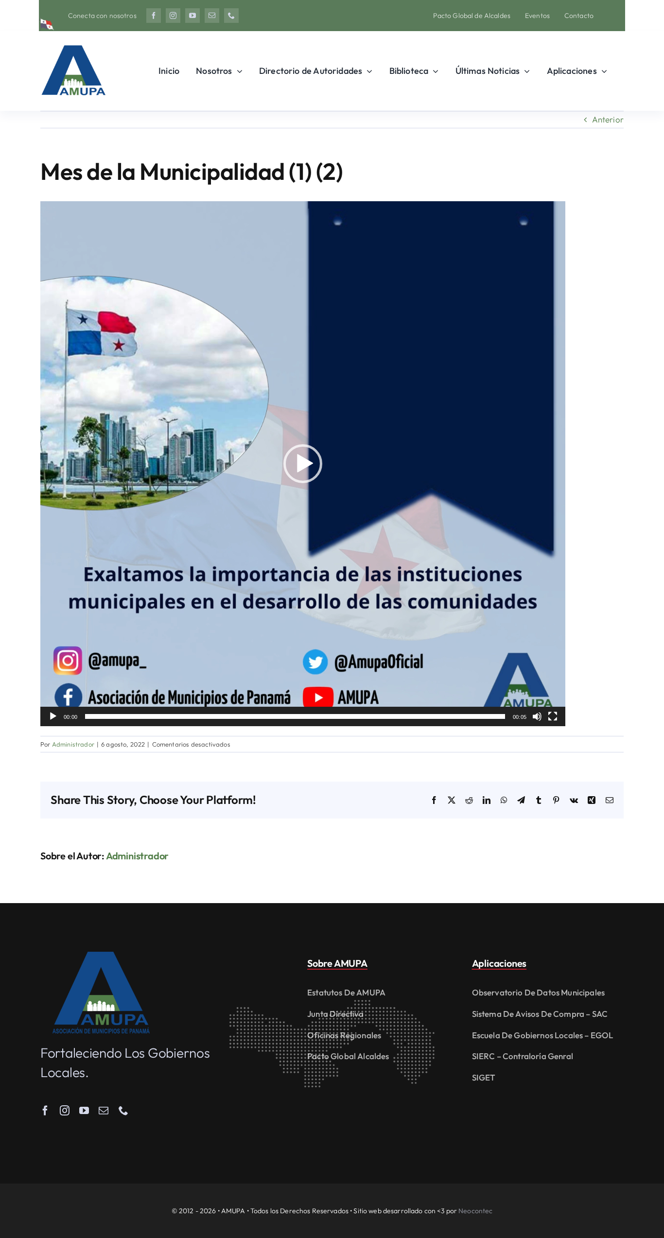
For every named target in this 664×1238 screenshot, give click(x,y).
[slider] (295, 716)
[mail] (212, 15)
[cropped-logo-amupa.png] (73, 41)
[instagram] (173, 15)
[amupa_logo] (101, 956)
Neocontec (475, 1210)
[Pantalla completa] (553, 716)
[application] (302, 463)
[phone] (231, 15)
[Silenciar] (537, 716)
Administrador (73, 744)
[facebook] (153, 15)
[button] (302, 463)
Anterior (608, 119)
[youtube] (192, 15)
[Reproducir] (53, 716)
